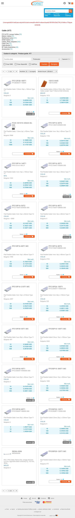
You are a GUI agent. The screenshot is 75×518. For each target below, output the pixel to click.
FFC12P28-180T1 (19, 81)
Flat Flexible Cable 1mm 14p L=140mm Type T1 (18, 172)
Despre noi (38, 511)
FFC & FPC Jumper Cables (10, 34)
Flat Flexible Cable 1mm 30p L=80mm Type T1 (19, 418)
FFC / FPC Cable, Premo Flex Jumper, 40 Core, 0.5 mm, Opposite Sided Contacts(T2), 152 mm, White (19, 461)
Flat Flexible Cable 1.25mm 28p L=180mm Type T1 (19, 90)
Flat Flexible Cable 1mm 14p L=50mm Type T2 (55, 131)
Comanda (64, 113)
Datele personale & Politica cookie (26, 509)
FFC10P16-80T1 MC (20, 246)
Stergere (54, 64)
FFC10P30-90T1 (18, 369)
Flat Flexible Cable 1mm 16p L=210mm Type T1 (18, 296)
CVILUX (6, 93)
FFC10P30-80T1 (18, 409)
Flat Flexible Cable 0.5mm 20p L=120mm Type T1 (55, 418)
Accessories (6, 49)
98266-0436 (17, 451)
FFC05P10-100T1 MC (57, 329)
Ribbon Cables (6, 36)
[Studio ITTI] (53, 515)
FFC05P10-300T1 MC (57, 369)
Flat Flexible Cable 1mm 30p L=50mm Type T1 (19, 337)
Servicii (34, 498)
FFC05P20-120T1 (56, 409)
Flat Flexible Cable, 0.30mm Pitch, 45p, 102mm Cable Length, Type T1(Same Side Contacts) (55, 90)
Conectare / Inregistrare (64, 3)
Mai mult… (31, 98)
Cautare (70, 11)
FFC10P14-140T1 (19, 163)
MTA (5, 176)
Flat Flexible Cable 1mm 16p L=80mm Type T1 (55, 214)
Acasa (25, 498)
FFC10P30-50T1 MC (20, 329)
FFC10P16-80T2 (55, 246)
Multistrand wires (7, 38)
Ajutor (52, 498)
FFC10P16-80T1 (55, 206)
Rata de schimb (65, 509)
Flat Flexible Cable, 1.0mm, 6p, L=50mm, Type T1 (18, 132)
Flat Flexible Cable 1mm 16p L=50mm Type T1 (55, 172)
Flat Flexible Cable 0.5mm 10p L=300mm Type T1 (55, 378)
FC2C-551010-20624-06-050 (22, 124)
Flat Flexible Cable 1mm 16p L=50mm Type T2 (19, 214)
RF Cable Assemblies (8, 47)
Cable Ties (5, 43)
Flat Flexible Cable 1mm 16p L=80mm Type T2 (55, 254)
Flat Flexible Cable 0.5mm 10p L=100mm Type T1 (55, 338)
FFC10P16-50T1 (55, 163)
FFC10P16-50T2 (18, 206)
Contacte (43, 498)
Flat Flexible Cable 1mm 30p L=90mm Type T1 (19, 377)
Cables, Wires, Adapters (9, 42)
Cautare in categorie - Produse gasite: (17, 53)
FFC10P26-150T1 (56, 287)
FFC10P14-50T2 (55, 123)
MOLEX (42, 93)
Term (7, 509)
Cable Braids (6, 45)
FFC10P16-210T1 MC (21, 287)
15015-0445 (53, 81)
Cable (4, 30)
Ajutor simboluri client (45, 509)
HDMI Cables (6, 40)
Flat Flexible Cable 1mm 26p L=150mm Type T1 (54, 296)
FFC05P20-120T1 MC (57, 451)
